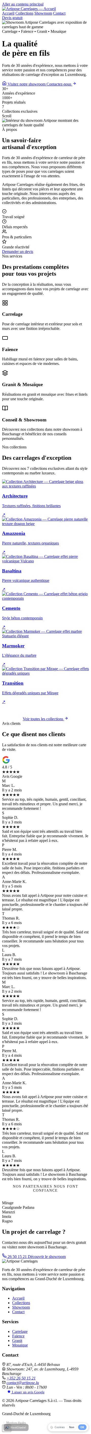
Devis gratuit (12, 18)
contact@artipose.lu (23, 1383)
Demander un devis (17, 251)
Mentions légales (16, 1422)
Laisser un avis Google (27, 1392)
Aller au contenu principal (22, 4)
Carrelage (20, 1331)
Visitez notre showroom (27, 84)
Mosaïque (20, 1345)
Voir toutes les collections (43, 719)
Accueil (8, 13)
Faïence (18, 1336)
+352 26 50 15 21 (21, 1378)
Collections (24, 13)
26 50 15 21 (17, 1256)
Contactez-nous (59, 84)
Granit (17, 1340)
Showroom (43, 13)
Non (71, 1427)
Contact (59, 13)
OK (82, 1427)
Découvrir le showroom (47, 1256)
